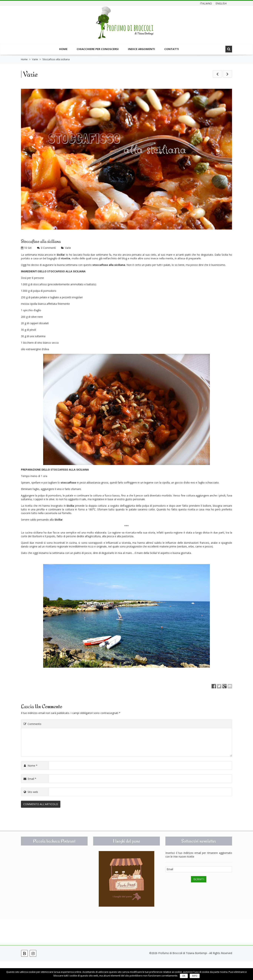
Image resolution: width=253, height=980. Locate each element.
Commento (34, 724)
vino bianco (44, 342)
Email (32, 778)
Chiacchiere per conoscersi (98, 49)
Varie (35, 59)
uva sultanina (37, 336)
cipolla (33, 303)
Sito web (33, 792)
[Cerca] (228, 49)
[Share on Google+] (224, 686)
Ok (183, 976)
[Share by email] (230, 686)
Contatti (171, 49)
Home (63, 49)
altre (140, 258)
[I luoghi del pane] (126, 879)
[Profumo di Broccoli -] (124, 25)
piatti (188, 254)
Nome (32, 765)
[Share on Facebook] (214, 686)
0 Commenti (48, 248)
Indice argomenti (141, 49)
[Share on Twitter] (219, 686)
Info (194, 976)
